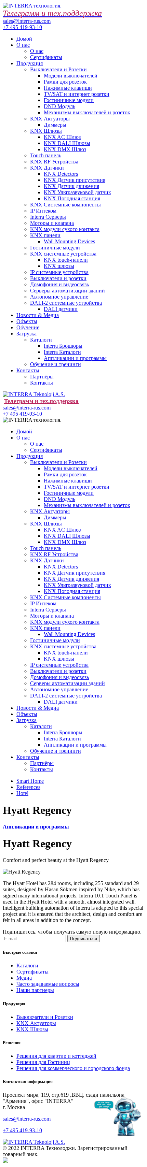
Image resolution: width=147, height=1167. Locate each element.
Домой (24, 39)
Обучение (27, 327)
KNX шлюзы (59, 266)
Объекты (26, 321)
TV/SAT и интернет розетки (76, 94)
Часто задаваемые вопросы (47, 984)
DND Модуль (59, 106)
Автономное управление (59, 297)
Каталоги (41, 340)
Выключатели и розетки (58, 278)
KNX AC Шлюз (62, 137)
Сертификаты (46, 57)
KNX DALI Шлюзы (67, 143)
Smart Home (30, 781)
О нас (23, 45)
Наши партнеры (35, 990)
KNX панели (45, 235)
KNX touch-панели (66, 260)
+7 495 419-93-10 (22, 27)
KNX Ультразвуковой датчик (77, 192)
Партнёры (42, 376)
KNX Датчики (47, 168)
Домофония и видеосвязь (59, 284)
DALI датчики (61, 309)
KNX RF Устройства (54, 161)
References (28, 787)
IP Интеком (43, 211)
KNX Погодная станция (72, 198)
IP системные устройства (59, 272)
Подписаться (83, 938)
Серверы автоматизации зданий (67, 290)
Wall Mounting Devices (69, 241)
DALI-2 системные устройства (66, 303)
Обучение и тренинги (55, 364)
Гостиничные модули (69, 100)
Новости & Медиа (37, 315)
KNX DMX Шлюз (65, 149)
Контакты (27, 370)
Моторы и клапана (52, 223)
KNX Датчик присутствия (74, 180)
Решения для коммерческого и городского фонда (73, 1068)
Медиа (24, 978)
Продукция (29, 63)
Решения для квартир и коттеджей (56, 1056)
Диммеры (55, 125)
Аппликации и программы (75, 358)
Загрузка (26, 333)
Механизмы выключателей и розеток (87, 112)
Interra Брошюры (63, 346)
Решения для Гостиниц (43, 1062)
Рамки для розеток (65, 82)
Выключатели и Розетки (58, 69)
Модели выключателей (70, 75)
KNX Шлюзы (46, 131)
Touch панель (45, 155)
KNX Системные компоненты (65, 204)
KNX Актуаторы (50, 118)
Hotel (22, 793)
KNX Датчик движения (71, 186)
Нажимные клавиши (68, 88)
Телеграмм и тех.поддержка (41, 401)
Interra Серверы (48, 217)
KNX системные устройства (63, 254)
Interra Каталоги (62, 352)
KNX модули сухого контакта (64, 229)
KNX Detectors (61, 174)
